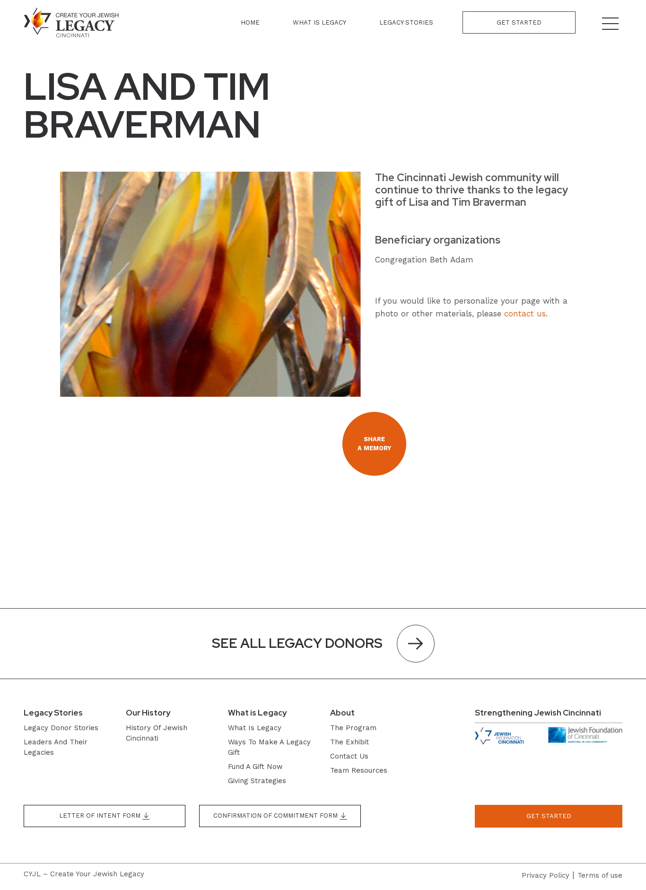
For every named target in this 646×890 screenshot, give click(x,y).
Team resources (358, 770)
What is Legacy (319, 22)
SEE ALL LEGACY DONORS (297, 643)
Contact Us (349, 756)
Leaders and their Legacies (55, 747)
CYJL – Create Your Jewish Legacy (84, 874)
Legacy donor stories (61, 728)
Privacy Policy (545, 875)
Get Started (519, 22)
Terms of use (599, 875)
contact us (525, 313)
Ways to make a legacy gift (269, 747)
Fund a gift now (255, 766)
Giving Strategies (257, 781)
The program (353, 728)
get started (548, 816)
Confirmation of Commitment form (276, 815)
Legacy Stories (406, 22)
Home (250, 22)
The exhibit (349, 742)
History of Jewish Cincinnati (156, 733)
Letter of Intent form (100, 815)
